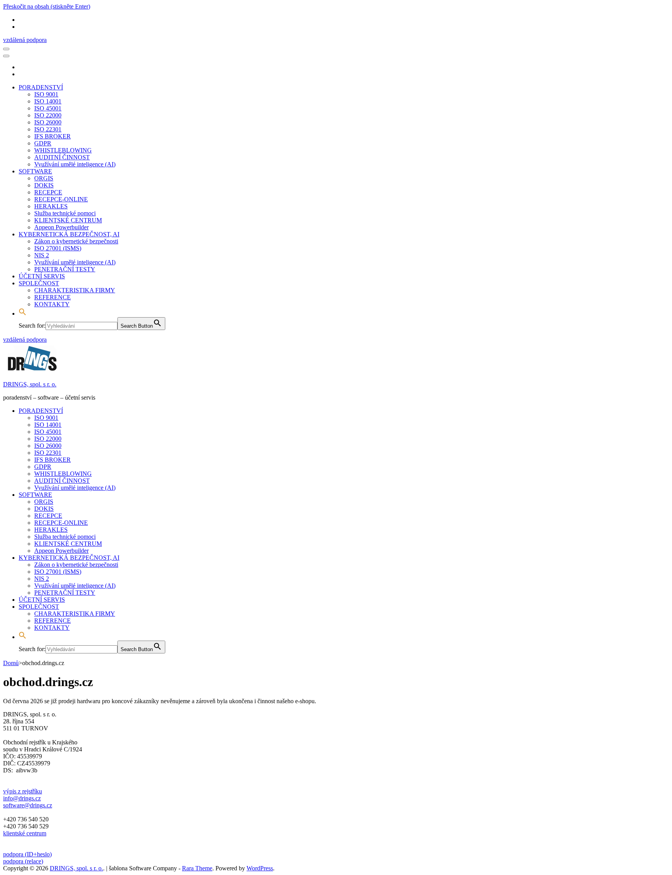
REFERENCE (52, 297)
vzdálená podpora (25, 40)
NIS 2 (41, 255)
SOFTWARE (35, 171)
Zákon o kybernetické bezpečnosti (76, 241)
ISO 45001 (47, 108)
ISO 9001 (46, 94)
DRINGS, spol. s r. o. (29, 384)
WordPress (260, 868)
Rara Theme (197, 868)
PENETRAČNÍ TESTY (64, 269)
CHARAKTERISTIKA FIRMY (74, 290)
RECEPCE (48, 192)
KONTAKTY (52, 304)
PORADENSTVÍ (41, 87)
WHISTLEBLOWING (63, 150)
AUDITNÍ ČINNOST (62, 157)
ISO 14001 (47, 101)
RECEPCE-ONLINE (61, 199)
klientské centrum (24, 833)
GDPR (42, 143)
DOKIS (44, 185)
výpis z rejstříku (22, 791)
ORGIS (43, 178)
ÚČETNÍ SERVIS (42, 276)
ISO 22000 (47, 115)
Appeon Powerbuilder (61, 227)
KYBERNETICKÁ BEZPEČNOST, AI (69, 234)
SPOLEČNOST (39, 283)
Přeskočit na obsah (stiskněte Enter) (46, 6)
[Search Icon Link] (22, 313)
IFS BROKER (52, 136)
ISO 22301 (47, 129)
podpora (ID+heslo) (27, 854)
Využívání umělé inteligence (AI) (75, 164)
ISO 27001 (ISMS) (57, 248)
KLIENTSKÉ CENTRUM (68, 220)
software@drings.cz (27, 805)
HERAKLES (51, 206)
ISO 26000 (47, 122)
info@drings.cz (22, 798)
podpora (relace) (23, 861)
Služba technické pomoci (65, 213)
